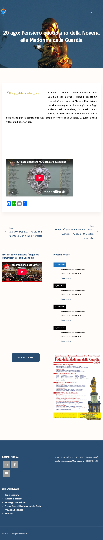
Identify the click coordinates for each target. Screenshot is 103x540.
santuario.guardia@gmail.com (69, 461)
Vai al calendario (25, 357)
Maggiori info (66, 278)
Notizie (62, 47)
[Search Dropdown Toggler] (90, 12)
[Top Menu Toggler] (99, 12)
